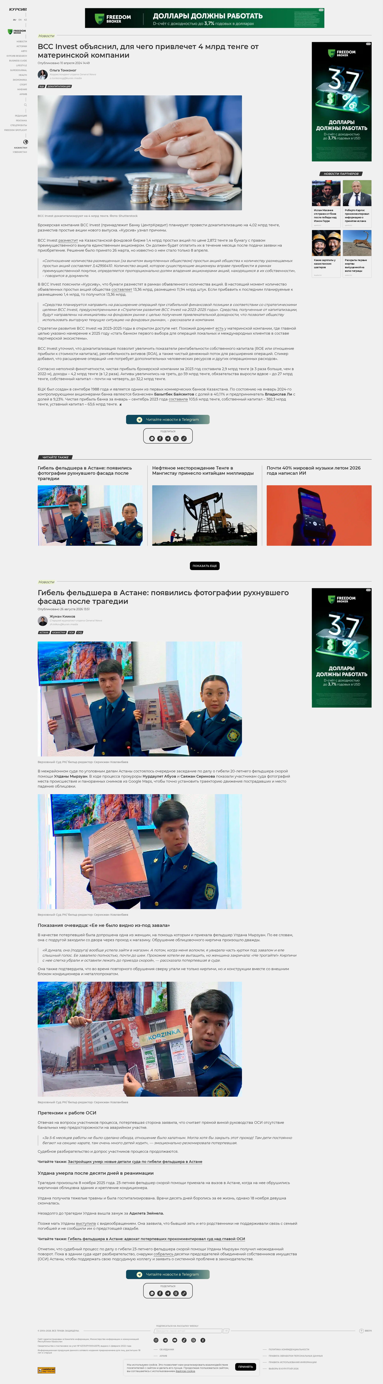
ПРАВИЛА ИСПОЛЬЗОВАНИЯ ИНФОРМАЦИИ (293, 1362)
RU (14, 20)
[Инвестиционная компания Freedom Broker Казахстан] (17, 32)
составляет (122, 289)
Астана (43, 632)
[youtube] (174, 1340)
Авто (24, 51)
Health (23, 75)
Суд (79, 632)
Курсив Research (17, 56)
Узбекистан (20, 152)
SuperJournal (18, 70)
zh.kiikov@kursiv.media (64, 624)
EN (20, 20)
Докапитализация (59, 86)
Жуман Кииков (62, 616)
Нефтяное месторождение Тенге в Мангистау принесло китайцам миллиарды (203, 470)
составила (178, 399)
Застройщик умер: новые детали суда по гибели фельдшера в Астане (135, 1162)
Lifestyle (21, 65)
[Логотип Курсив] (18, 9)
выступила (86, 1223)
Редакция (21, 116)
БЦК (41, 86)
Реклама (21, 120)
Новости (22, 41)
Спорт (23, 84)
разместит (68, 240)
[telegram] (165, 1340)
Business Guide (18, 60)
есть (219, 328)
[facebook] (202, 1340)
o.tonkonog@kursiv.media (66, 78)
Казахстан (20, 147)
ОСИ (71, 632)
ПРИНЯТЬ (245, 1367)
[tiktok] (184, 1340)
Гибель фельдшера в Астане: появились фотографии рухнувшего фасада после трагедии (85, 473)
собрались (164, 1254)
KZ (25, 20)
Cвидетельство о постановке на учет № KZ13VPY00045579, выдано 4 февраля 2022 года (84, 1346)
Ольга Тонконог (63, 70)
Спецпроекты (18, 125)
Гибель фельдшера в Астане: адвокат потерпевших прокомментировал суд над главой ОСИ (156, 1239)
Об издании (167, 1349)
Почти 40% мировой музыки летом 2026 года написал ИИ (314, 470)
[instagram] (156, 1340)
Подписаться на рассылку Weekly (177, 1326)
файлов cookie (185, 1371)
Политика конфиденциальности (289, 1349)
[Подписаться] (226, 1331)
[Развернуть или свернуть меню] (25, 105)
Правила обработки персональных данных (296, 1356)
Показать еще (205, 566)
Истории (22, 46)
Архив (23, 94)
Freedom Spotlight (15, 130)
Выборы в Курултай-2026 (283, 1369)
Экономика (20, 80)
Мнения (22, 89)
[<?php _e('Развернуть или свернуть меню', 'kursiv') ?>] (25, 142)
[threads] (193, 1340)
